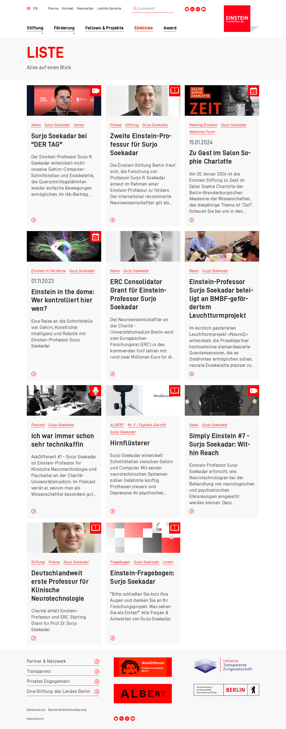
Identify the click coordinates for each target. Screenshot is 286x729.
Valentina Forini (202, 132)
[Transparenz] (226, 668)
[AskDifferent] (146, 668)
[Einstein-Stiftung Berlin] (241, 18)
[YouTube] (203, 8)
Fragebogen (120, 562)
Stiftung (132, 125)
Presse (53, 8)
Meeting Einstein (203, 125)
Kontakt (68, 8)
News (36, 125)
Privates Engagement (48, 681)
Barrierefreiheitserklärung (67, 710)
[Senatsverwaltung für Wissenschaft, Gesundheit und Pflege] (226, 695)
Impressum (35, 719)
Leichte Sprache (109, 8)
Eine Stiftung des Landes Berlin (58, 691)
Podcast (38, 425)
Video (193, 425)
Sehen (79, 125)
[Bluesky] (187, 8)
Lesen (168, 562)
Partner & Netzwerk (46, 661)
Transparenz (39, 671)
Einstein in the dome (48, 271)
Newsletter (85, 8)
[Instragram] (198, 8)
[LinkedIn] (192, 8)
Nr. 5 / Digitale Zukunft (147, 425)
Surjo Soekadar (57, 125)
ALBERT (117, 425)
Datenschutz (36, 710)
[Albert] (146, 695)
